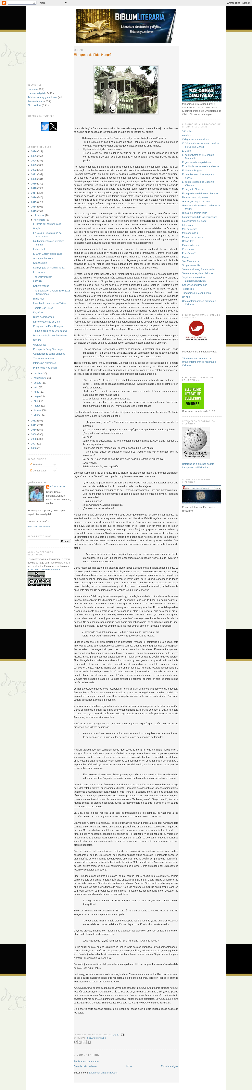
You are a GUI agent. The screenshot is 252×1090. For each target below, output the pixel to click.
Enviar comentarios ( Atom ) (103, 1072)
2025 (34, 156)
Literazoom (188, 225)
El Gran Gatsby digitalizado (47, 254)
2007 (34, 443)
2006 (34, 448)
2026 (34, 151)
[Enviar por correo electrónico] (76, 1042)
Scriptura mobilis (191, 265)
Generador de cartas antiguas (49, 353)
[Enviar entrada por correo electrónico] (122, 1035)
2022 (34, 170)
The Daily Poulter (42, 277)
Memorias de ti (190, 233)
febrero (38, 410)
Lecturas (32, 89)
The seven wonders (43, 358)
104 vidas (187, 131)
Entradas (37, 464)
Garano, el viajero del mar (196, 201)
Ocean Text (188, 241)
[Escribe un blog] (80, 1042)
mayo (37, 396)
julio (36, 387)
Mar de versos (189, 229)
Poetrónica (188, 249)
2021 (34, 174)
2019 (34, 183)
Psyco (185, 257)
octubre (38, 373)
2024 (34, 160)
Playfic (36, 228)
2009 (34, 434)
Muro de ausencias (192, 237)
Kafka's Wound (41, 286)
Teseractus (188, 289)
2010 (34, 429)
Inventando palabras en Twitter (49, 303)
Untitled (37, 340)
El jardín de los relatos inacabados (200, 166)
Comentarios (39, 470)
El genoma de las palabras (196, 162)
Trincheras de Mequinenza (196, 293)
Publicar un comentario (86, 1061)
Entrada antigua (169, 1066)
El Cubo (186, 150)
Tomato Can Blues (43, 308)
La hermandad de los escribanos (199, 217)
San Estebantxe (190, 261)
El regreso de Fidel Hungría (48, 326)
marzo (37, 405)
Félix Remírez (58, 487)
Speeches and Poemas (194, 285)
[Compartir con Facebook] (89, 1042)
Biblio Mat (38, 298)
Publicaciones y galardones (43, 97)
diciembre (39, 215)
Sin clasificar (35, 105)
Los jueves (39, 272)
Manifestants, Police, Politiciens (50, 335)
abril (36, 401)
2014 (34, 206)
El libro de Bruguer (192, 170)
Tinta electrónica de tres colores (50, 330)
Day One (38, 312)
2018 (34, 188)
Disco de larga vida (43, 317)
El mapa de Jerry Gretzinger (48, 349)
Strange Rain (40, 263)
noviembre (40, 220)
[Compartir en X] (85, 1042)
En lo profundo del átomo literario (200, 193)
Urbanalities (39, 344)
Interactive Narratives (44, 363)
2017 (34, 193)
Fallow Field (39, 249)
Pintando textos (190, 245)
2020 (34, 179)
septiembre (40, 378)
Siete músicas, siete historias (197, 273)
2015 (34, 202)
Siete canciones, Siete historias (199, 269)
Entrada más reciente (85, 1066)
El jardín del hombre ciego (47, 224)
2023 (34, 165)
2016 (34, 197)
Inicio (129, 1066)
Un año (186, 297)
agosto (38, 382)
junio (37, 391)
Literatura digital (36, 93)
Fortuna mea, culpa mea (195, 197)
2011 (34, 425)
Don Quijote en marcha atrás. (49, 267)
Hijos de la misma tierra (194, 213)
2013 (34, 211)
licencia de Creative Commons (44, 569)
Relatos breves (36, 101)
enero (37, 414)
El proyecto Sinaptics (193, 189)
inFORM (37, 281)
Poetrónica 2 (189, 253)
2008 (34, 439)
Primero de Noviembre (45, 367)
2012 (34, 420)
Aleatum (186, 135)
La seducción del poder (194, 221)
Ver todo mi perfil (39, 527)
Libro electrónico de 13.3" (47, 321)
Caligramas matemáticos (195, 139)
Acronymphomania (43, 258)
